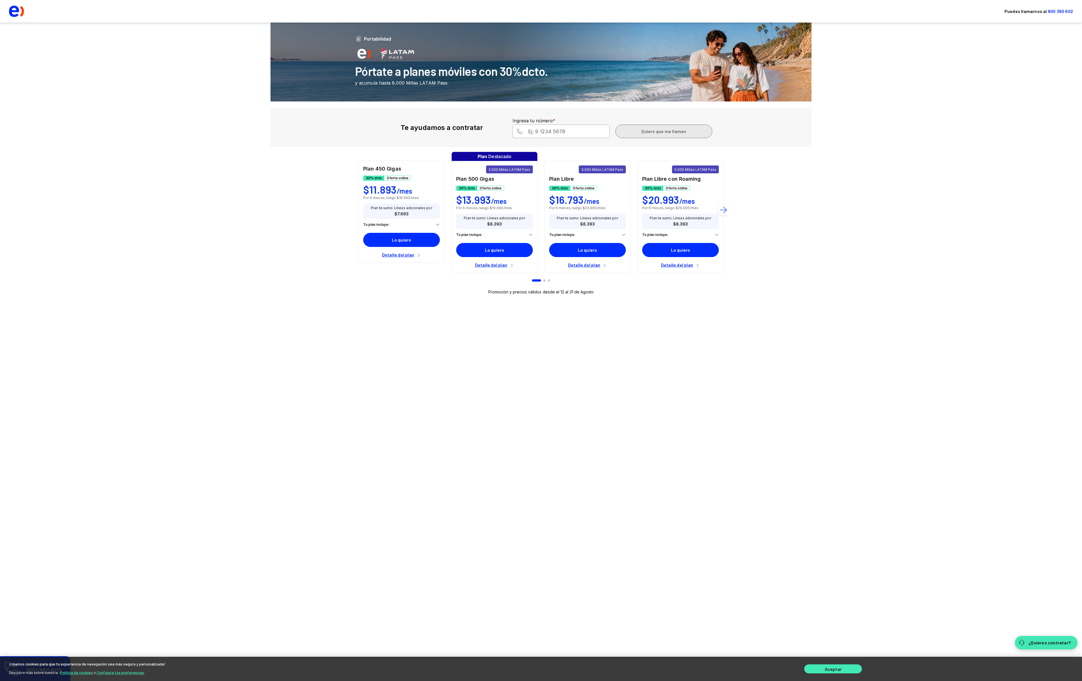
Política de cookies (76, 672)
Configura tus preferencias (120, 672)
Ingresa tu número (534, 120)
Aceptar (833, 669)
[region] (541, 669)
